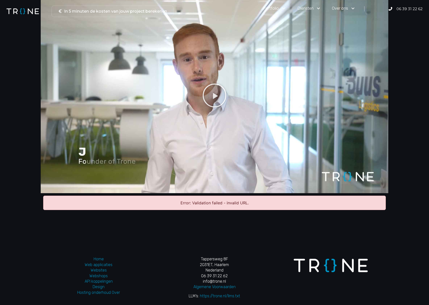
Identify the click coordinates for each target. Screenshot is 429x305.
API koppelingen (99, 281)
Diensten (305, 8)
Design (99, 286)
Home (99, 259)
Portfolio (271, 8)
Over (116, 292)
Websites (99, 270)
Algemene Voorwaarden (214, 286)
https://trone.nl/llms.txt (220, 296)
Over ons (340, 8)
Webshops (98, 276)
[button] (214, 95)
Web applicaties (98, 264)
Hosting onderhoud (94, 292)
